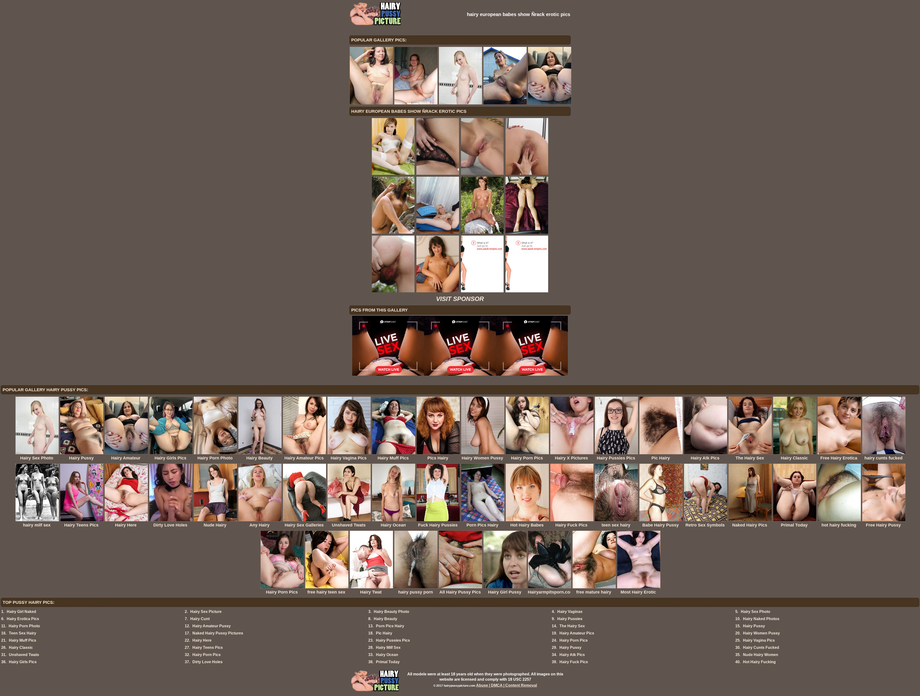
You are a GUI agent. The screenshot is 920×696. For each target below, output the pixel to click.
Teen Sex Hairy (22, 633)
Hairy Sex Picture (206, 612)
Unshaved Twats (24, 655)
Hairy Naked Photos (761, 619)
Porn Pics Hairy (390, 626)
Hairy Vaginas (569, 612)
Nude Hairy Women (760, 655)
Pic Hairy (384, 633)
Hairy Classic (21, 647)
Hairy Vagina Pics (759, 640)
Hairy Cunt (200, 619)
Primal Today (388, 662)
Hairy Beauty (385, 619)
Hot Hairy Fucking (759, 662)
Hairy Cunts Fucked (761, 647)
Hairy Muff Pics (22, 640)
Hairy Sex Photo (755, 612)
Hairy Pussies (569, 619)
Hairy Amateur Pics (576, 633)
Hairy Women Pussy (761, 633)
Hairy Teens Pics (207, 647)
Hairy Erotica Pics (23, 619)
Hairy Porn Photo (24, 626)
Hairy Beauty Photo (391, 612)
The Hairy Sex (572, 626)
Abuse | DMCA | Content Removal (506, 685)
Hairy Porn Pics (573, 640)
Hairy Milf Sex (388, 647)
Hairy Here (202, 640)
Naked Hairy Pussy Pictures (217, 633)
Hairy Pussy (754, 626)
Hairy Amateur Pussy (211, 626)
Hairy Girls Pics (23, 662)
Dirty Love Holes (207, 662)
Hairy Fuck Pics (573, 662)
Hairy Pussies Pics (393, 640)
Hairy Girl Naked (21, 612)
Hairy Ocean (387, 655)
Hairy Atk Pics (572, 655)
